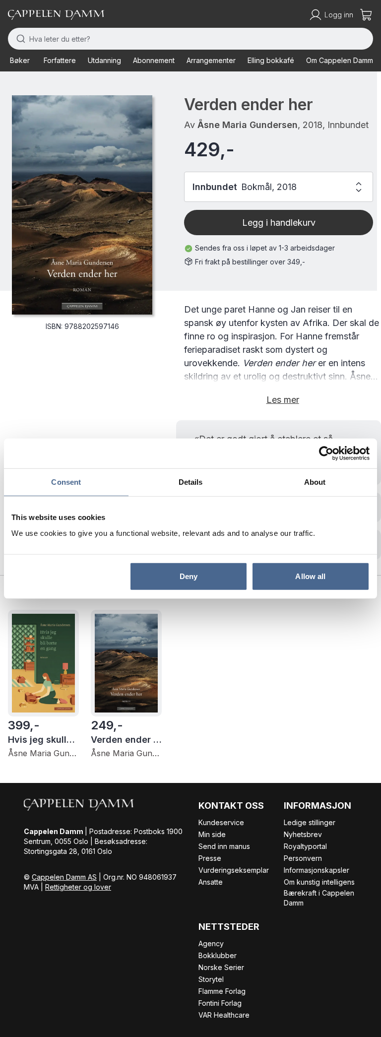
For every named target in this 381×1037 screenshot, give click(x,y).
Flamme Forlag (222, 991)
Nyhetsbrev (303, 834)
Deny (188, 576)
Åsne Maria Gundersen (247, 125)
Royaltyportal (305, 846)
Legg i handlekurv (279, 222)
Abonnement (154, 60)
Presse (209, 858)
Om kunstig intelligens (319, 882)
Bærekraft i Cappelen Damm (319, 898)
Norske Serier (221, 967)
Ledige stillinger (309, 822)
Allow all (310, 576)
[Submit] (18, 39)
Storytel (211, 979)
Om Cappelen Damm (339, 60)
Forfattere (60, 60)
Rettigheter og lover (78, 887)
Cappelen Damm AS (64, 877)
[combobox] (190, 39)
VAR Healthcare (224, 1015)
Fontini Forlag (220, 1003)
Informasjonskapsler (316, 870)
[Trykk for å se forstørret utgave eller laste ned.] (82, 205)
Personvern (303, 858)
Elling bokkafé (271, 60)
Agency (211, 943)
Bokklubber (217, 955)
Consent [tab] (66, 482)
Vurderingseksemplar (233, 870)
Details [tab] (191, 482)
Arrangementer (211, 60)
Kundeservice (221, 822)
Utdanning (104, 60)
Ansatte (210, 882)
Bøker (20, 60)
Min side (212, 834)
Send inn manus (224, 846)
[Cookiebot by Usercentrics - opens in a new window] (326, 453)
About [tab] (315, 482)
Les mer (282, 399)
